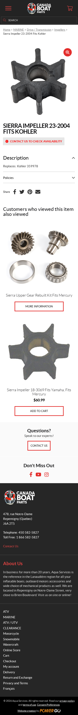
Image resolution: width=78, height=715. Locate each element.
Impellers (59, 29)
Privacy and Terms (15, 683)
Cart (6, 655)
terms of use (29, 704)
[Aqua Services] (39, 8)
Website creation (26, 710)
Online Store (11, 650)
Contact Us (39, 445)
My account (11, 666)
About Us (13, 563)
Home (6, 29)
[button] (8, 8)
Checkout (9, 661)
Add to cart (39, 411)
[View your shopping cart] (69, 8)
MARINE (18, 29)
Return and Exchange (17, 677)
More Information (39, 306)
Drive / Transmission (39, 29)
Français (9, 688)
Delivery (9, 672)
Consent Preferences (48, 704)
